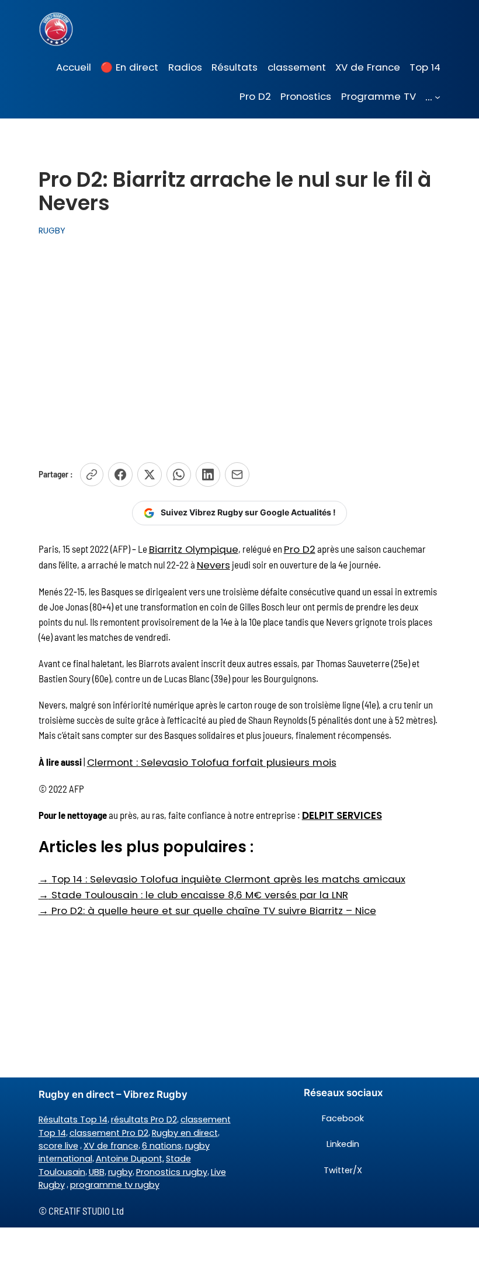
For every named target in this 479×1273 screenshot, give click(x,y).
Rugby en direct (185, 1133)
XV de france (111, 1146)
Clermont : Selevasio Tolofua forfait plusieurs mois (211, 762)
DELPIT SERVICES (342, 815)
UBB (97, 1172)
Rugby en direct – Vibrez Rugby (113, 1094)
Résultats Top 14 (73, 1119)
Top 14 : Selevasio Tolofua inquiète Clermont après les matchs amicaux (222, 879)
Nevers (213, 565)
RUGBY (52, 230)
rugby (120, 1172)
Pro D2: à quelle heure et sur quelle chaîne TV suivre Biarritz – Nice (207, 911)
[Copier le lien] (91, 474)
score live (58, 1146)
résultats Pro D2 (144, 1119)
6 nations (162, 1146)
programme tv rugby (114, 1185)
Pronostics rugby (171, 1172)
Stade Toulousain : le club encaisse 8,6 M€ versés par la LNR (193, 895)
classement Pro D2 (109, 1133)
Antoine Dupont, (130, 1158)
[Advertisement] (239, 343)
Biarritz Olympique (193, 549)
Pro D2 (299, 549)
